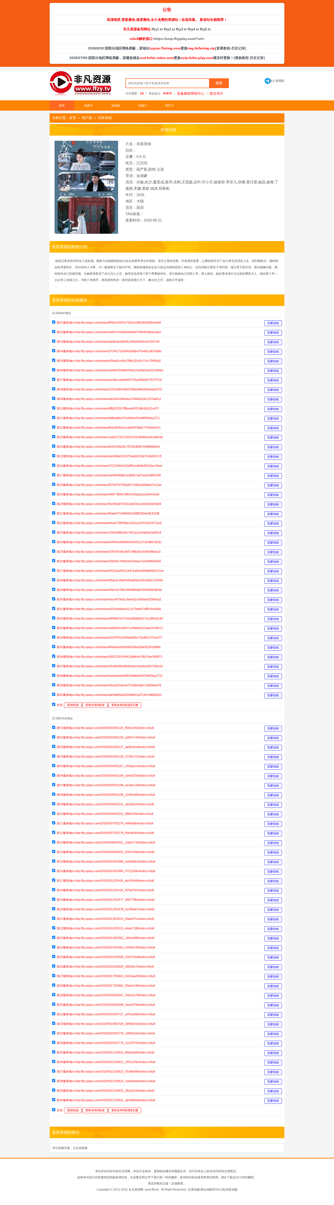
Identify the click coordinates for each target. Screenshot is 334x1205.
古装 (160, 169)
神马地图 (206, 1189)
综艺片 (169, 105)
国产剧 (87, 118)
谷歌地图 (231, 1189)
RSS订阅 (219, 1189)
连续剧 (115, 105)
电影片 (88, 105)
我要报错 (273, 323)
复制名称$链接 (95, 705)
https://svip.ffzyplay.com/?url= (179, 39)
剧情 (152, 169)
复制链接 (73, 705)
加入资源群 (274, 80)
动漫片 (142, 105)
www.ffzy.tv (152, 1189)
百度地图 (194, 1189)
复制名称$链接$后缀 (124, 705)
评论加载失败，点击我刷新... (71, 1148)
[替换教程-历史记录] (249, 58)
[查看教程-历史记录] (230, 48)
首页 (62, 105)
